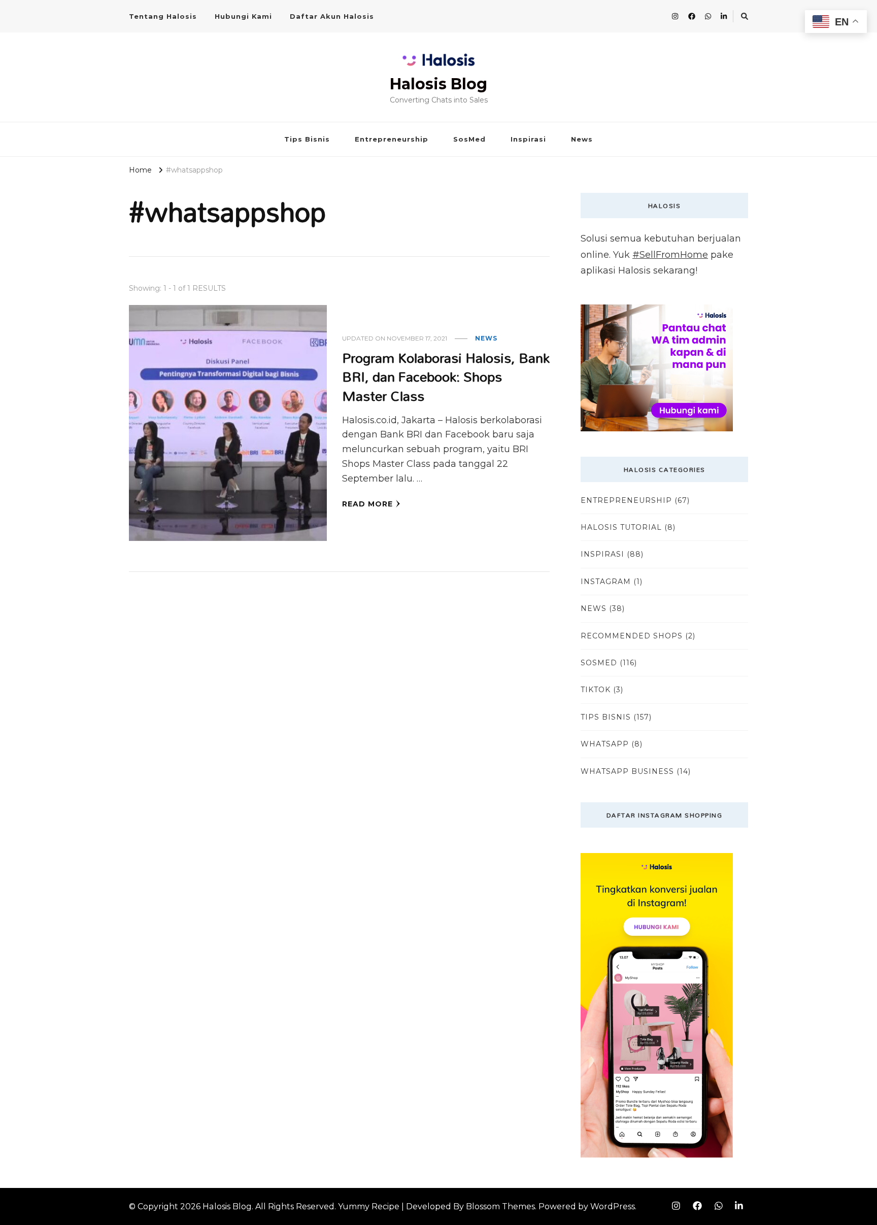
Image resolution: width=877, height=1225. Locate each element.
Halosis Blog (438, 84)
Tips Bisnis (307, 139)
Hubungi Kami (243, 16)
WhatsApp (605, 743)
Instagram (606, 581)
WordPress (612, 1206)
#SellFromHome (670, 254)
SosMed (469, 139)
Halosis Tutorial (621, 527)
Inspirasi (528, 139)
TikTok (596, 689)
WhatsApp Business (627, 771)
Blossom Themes (500, 1206)
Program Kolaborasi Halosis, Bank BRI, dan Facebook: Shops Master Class (446, 377)
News (582, 139)
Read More (367, 503)
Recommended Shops (632, 635)
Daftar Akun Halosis (332, 16)
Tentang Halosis (163, 16)
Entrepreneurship (391, 139)
